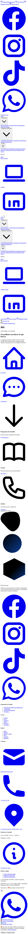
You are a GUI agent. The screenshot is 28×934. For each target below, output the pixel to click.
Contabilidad (4, 140)
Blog (2, 158)
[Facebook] (14, 31)
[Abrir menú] (4, 216)
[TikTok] (14, 86)
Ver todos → (7, 711)
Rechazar (3, 932)
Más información (12, 929)
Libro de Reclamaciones (10, 874)
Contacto (5, 158)
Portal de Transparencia (18, 125)
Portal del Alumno (5, 127)
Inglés (2, 157)
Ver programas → (5, 437)
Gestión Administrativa (6, 142)
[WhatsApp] (14, 113)
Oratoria (6, 718)
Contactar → (4, 509)
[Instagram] (14, 59)
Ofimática (6, 720)
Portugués (6, 723)
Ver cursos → (4, 473)
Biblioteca (6, 738)
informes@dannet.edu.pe (9, 323)
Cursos (3, 143)
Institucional (4, 118)
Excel (5, 719)
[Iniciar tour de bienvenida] (2, 891)
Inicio (2, 116)
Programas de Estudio (6, 128)
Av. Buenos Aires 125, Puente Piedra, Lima (11, 829)
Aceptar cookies (10, 932)
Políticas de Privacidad (9, 875)
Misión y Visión (9, 125)
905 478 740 (6, 321)
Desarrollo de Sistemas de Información (16, 140)
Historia (3, 125)
